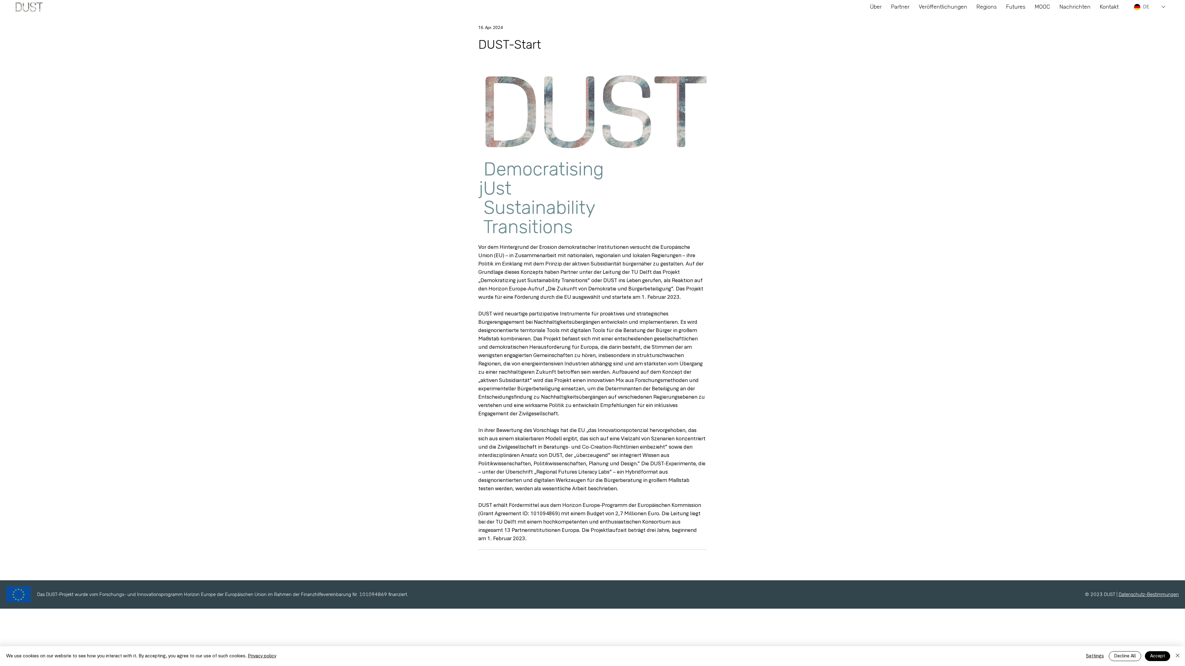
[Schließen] (1177, 656)
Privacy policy (262, 656)
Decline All (1125, 656)
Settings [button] (1095, 656)
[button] (1015, 7)
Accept (1157, 656)
